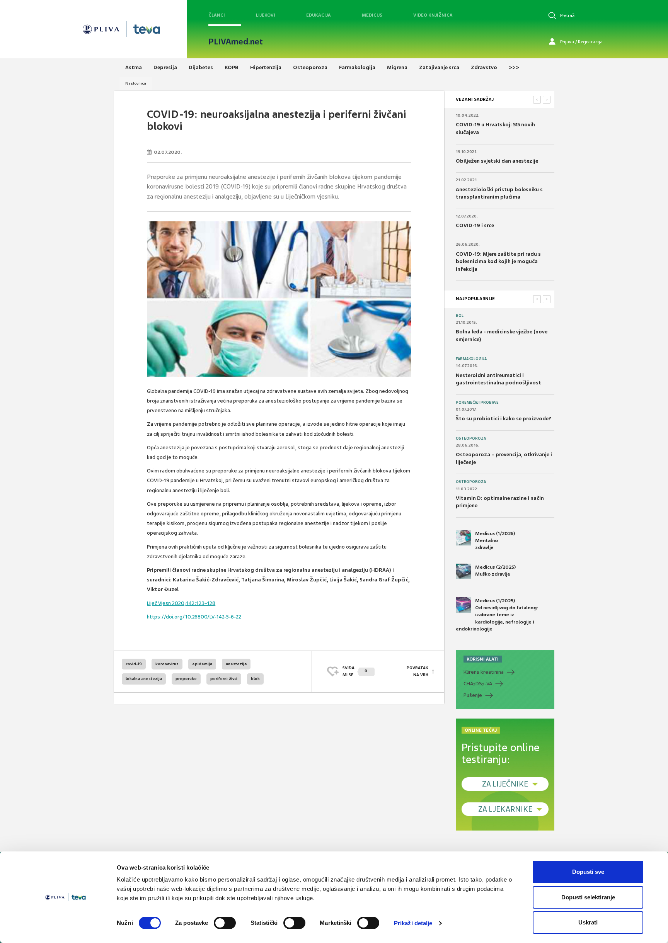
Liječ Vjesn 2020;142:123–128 (181, 603)
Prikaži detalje (413, 923)
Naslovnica (135, 83)
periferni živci (223, 678)
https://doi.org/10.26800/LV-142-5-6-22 (194, 616)
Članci (216, 15)
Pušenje (473, 695)
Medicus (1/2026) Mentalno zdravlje (495, 540)
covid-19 (134, 663)
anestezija (236, 663)
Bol (460, 315)
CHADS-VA (478, 683)
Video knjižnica (433, 15)
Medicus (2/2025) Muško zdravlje (495, 570)
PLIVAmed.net (235, 42)
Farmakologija (471, 359)
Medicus (372, 15)
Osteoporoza (471, 438)
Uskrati (588, 922)
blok (255, 678)
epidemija (202, 663)
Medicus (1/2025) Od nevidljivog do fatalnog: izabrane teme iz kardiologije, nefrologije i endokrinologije (497, 615)
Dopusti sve (588, 871)
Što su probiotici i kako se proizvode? (503, 418)
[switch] (225, 923)
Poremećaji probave (477, 402)
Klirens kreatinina (484, 672)
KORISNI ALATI (483, 659)
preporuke (186, 678)
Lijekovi (265, 15)
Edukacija (318, 15)
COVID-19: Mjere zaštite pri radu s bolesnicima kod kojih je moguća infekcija (498, 261)
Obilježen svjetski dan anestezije (497, 161)
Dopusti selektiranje (588, 897)
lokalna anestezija (144, 678)
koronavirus (167, 663)
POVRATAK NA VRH (417, 671)
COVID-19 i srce (475, 225)
